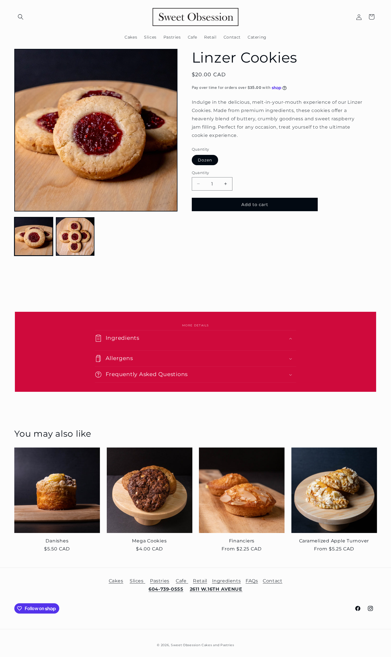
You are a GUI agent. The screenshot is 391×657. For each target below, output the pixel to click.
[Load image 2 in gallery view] (75, 236)
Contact (272, 581)
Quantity (200, 172)
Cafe (181, 581)
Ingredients (226, 581)
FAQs (252, 581)
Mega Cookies (149, 541)
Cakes (116, 581)
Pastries (159, 581)
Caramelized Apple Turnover (334, 541)
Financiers (242, 541)
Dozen (205, 159)
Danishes (57, 541)
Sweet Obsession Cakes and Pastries (202, 645)
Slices (137, 581)
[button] (20, 17)
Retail (200, 581)
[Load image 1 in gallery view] (33, 236)
